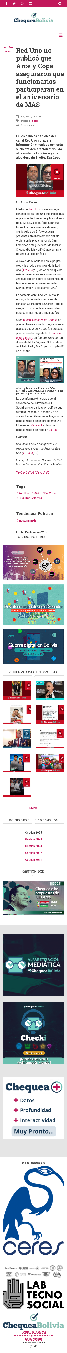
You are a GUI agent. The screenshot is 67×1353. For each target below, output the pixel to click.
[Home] (34, 17)
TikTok (32, 209)
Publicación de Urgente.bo (32, 471)
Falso (35, 121)
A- (5, 47)
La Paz (53, 430)
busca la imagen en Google (40, 320)
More (32, 807)
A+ (11, 47)
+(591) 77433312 (33, 1339)
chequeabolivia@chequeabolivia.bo (33, 1335)
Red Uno (23, 493)
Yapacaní (36, 425)
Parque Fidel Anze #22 (33, 1332)
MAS (36, 493)
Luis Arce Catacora (30, 498)
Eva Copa (50, 493)
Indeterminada (27, 520)
